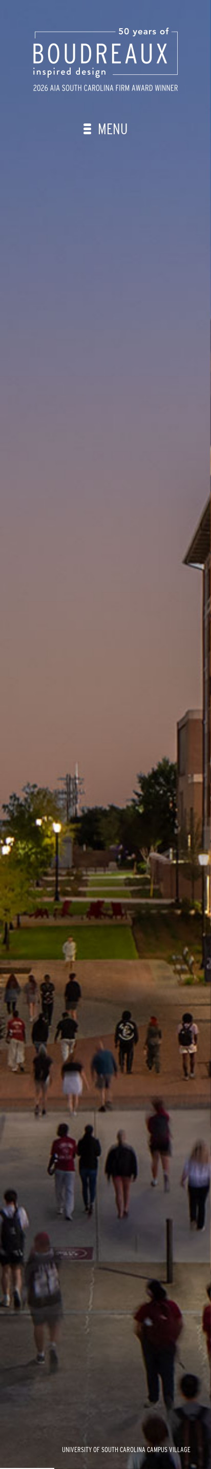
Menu (111, 129)
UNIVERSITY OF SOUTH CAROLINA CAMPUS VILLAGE (126, 1449)
